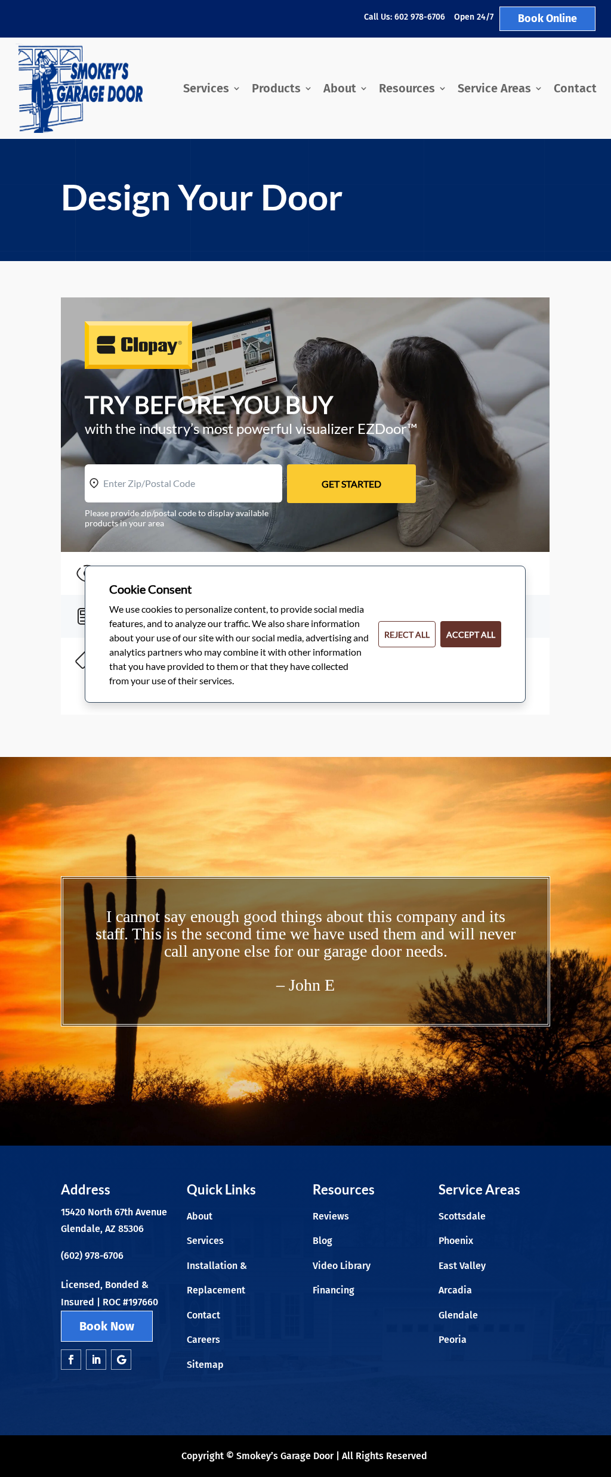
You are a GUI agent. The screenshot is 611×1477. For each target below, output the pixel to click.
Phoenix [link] (456, 1240)
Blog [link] (322, 1240)
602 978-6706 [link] (419, 17)
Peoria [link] (453, 1339)
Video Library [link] (342, 1265)
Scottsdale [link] (462, 1216)
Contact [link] (575, 88)
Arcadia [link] (455, 1290)
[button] (71, 1359)
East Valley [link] (462, 1265)
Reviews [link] (331, 1216)
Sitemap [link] (205, 1364)
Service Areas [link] (494, 88)
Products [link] (276, 88)
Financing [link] (333, 1290)
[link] (79, 88)
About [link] (339, 88)
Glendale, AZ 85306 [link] (102, 1228)
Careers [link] (203, 1339)
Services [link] (206, 88)
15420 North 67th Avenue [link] (114, 1212)
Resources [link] (407, 88)
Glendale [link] (458, 1315)
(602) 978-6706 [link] (92, 1255)
